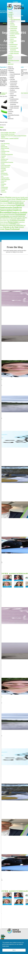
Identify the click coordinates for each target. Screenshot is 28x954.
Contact (10, 55)
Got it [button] (14, 950)
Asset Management (15, 74)
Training (18, 223)
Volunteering (19, 225)
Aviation (12, 75)
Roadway (12, 35)
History (20, 217)
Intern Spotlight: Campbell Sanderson (9, 138)
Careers (15, 3)
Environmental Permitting (7, 162)
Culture (3, 157)
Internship (3, 168)
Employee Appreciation (11, 208)
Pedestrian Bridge (3, 220)
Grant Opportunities (5, 165)
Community (4, 201)
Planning (8, 220)
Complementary (13, 44)
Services (11, 70)
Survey (12, 39)
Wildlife (2, 229)
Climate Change (10, 199)
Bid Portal (15, 7)
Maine (2, 171)
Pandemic (23, 218)
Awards (22, 197)
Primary (12, 72)
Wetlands (21, 227)
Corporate (3, 156)
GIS (18, 217)
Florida (2, 163)
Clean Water (3, 199)
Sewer (7, 223)
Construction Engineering (7, 154)
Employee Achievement (16, 203)
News (2, 176)
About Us (10, 67)
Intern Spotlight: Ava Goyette (7, 134)
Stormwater (13, 37)
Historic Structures (5, 167)
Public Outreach (14, 53)
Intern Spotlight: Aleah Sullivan (8, 132)
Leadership (11, 68)
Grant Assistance (14, 51)
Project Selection (4, 222)
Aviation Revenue (15, 197)
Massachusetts (4, 173)
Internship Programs (18, 4)
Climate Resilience (22, 199)
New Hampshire (4, 174)
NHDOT (19, 218)
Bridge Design (4, 146)
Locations (15, 2)
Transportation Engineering (7, 225)
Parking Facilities (14, 33)
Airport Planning (5, 197)
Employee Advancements (7, 205)
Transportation (4, 187)
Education (5, 203)
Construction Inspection (15, 201)
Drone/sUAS (13, 46)
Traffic (12, 42)
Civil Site (3, 152)
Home (4, 23)
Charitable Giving (5, 151)
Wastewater (13, 41)
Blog (14, 6)
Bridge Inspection (5, 148)
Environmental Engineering (17, 216)
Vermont (3, 190)
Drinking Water (14, 32)
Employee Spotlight (19, 212)
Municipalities (14, 218)
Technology (3, 184)
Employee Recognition (11, 211)
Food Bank (15, 217)
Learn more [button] (5, 946)
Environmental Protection (6, 217)
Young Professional (12, 229)
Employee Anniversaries (6, 93)
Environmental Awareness (7, 214)
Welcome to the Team (10, 227)
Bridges (12, 77)
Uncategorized (4, 188)
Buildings (26, 197)
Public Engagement (5, 179)
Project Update (13, 222)
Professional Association (17, 220)
